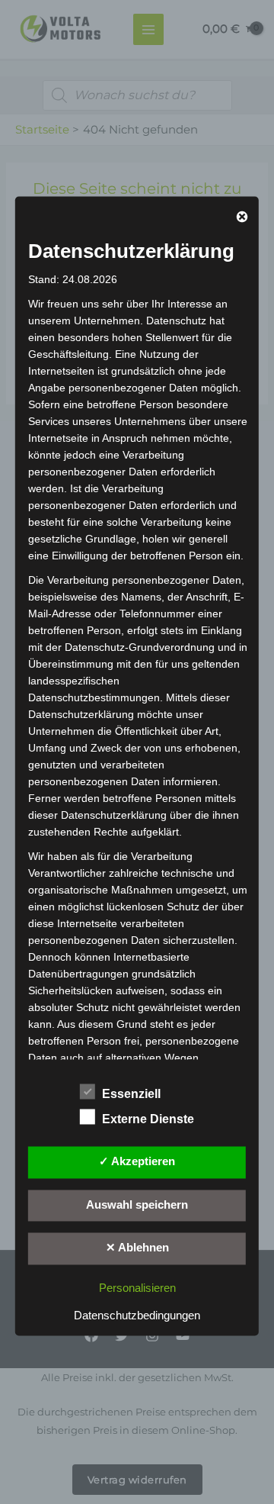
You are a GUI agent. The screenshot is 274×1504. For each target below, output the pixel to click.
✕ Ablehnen (137, 1248)
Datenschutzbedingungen (137, 1316)
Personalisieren (137, 1289)
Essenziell (131, 1093)
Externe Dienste (148, 1119)
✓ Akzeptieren (137, 1161)
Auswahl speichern (137, 1205)
